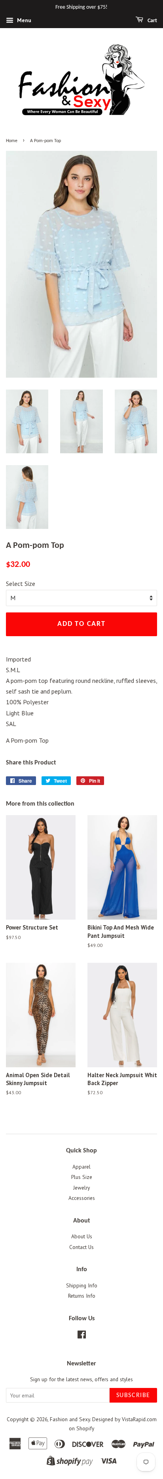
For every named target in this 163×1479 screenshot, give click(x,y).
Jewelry (81, 1187)
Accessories (81, 1197)
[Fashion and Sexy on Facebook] (81, 1336)
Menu (23, 20)
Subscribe (133, 1395)
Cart (151, 21)
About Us (81, 1236)
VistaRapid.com (139, 1419)
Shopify (85, 1428)
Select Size (20, 583)
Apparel (81, 1166)
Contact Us (81, 1247)
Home (11, 141)
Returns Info (81, 1295)
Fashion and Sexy (70, 1419)
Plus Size (81, 1177)
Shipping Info (81, 1285)
